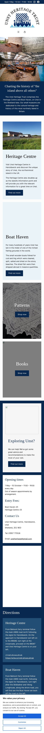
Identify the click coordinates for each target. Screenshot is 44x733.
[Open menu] (18, 32)
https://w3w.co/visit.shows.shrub (19, 658)
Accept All (22, 716)
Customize (22, 722)
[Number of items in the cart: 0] (24, 32)
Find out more (14, 193)
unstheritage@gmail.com (21, 539)
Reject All (22, 728)
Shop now (22, 314)
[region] (22, 714)
